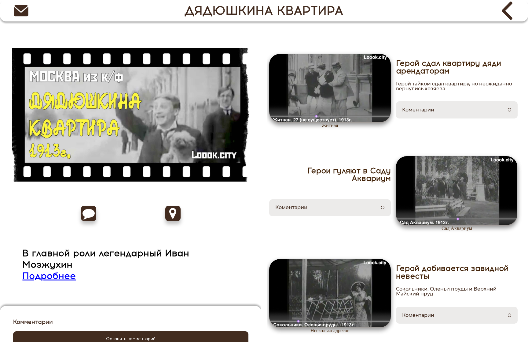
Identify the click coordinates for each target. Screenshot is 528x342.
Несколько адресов (330, 330)
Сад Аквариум (457, 228)
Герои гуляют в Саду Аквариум (349, 174)
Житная (330, 125)
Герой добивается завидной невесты (452, 272)
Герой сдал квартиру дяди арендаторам (448, 67)
